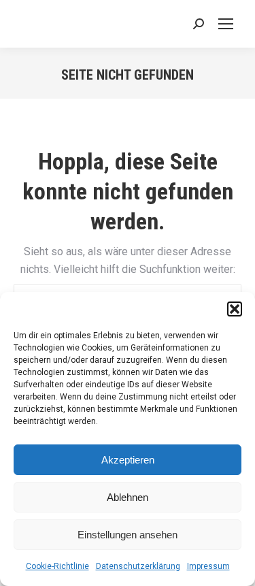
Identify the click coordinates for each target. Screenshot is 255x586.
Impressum (208, 566)
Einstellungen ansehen (127, 534)
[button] (234, 309)
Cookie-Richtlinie (57, 566)
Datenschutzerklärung (138, 566)
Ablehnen (127, 497)
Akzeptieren (127, 460)
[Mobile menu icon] (226, 24)
